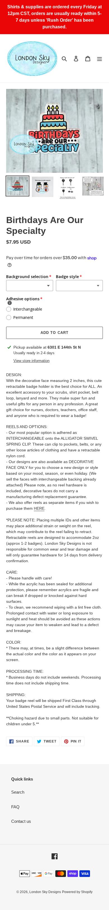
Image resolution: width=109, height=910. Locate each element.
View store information (31, 361)
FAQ (15, 806)
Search (17, 792)
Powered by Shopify (77, 892)
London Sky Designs (45, 892)
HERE (39, 508)
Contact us (21, 821)
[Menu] (99, 58)
